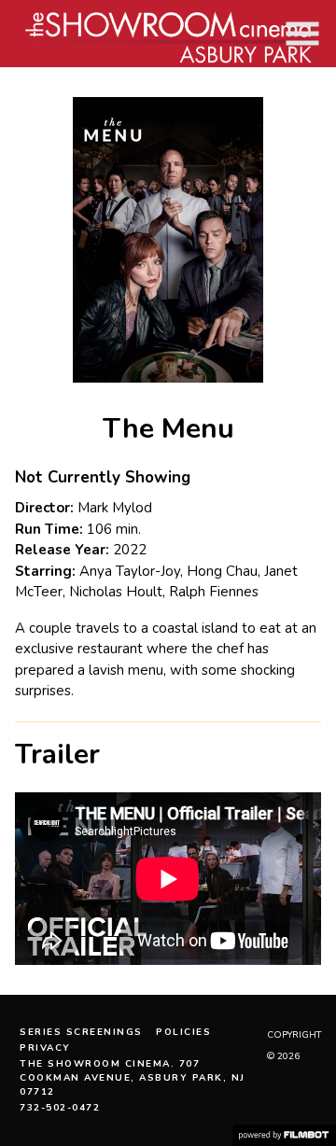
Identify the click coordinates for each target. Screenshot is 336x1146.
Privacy (45, 1048)
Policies (183, 1032)
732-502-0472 (60, 1107)
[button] (302, 33)
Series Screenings (81, 1032)
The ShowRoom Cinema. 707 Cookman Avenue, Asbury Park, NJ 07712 (132, 1077)
